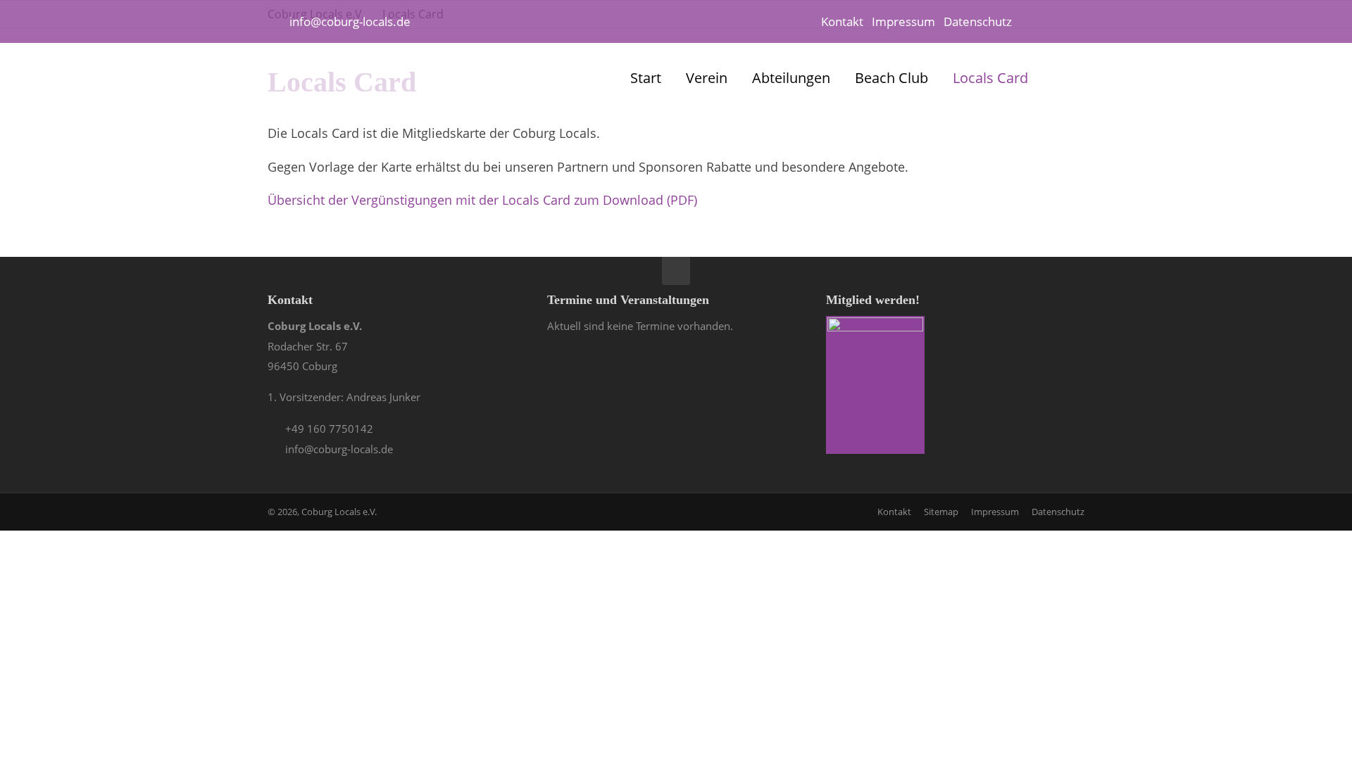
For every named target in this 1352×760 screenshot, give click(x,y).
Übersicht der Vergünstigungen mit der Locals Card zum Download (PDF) (482, 199)
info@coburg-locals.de (350, 21)
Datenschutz (978, 21)
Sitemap (941, 511)
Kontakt (842, 21)
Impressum (903, 21)
